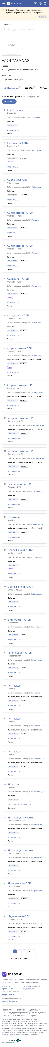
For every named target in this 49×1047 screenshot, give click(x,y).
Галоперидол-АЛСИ (20, 652)
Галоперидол (38, 660)
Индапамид (37, 924)
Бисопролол (37, 491)
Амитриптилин (37, 220)
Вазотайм (14, 517)
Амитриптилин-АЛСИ (20, 212)
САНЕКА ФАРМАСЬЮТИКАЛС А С (19, 805)
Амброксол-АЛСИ (18, 143)
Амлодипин (36, 286)
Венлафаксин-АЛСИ (20, 550)
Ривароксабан (38, 693)
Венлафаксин (38, 557)
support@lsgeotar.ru (9, 1001)
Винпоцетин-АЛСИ (19, 619)
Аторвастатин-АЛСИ (19, 348)
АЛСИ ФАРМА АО (13, 130)
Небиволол (36, 117)
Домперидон (38, 825)
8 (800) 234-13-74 (8, 989)
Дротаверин (38, 891)
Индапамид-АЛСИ (19, 916)
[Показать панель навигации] (3, 3)
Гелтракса (14, 685)
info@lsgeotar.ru (8, 995)
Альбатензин (15, 110)
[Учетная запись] (45, 3)
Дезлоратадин (38, 792)
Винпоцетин (37, 627)
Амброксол (36, 150)
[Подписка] (36, 3)
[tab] (12, 88)
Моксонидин (38, 524)
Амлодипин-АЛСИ (18, 278)
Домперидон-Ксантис (21, 817)
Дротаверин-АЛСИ (19, 883)
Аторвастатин (37, 356)
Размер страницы (19, 958)
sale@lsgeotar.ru (28, 989)
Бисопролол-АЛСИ (19, 484)
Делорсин (14, 784)
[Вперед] (34, 951)
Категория (6, 75)
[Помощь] (40, 3)
